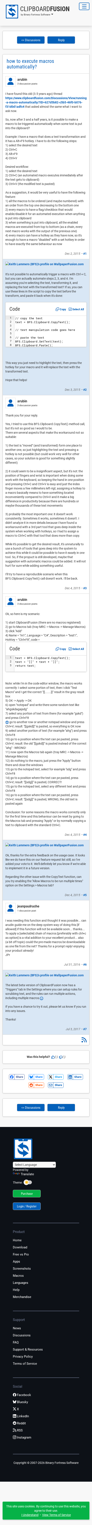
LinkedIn (23, 1416)
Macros (18, 1276)
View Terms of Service (56, 1515)
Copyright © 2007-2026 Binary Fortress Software (46, 1462)
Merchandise (22, 1297)
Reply (61, 40)
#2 (85, 389)
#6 (85, 964)
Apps (16, 1261)
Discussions (22, 1335)
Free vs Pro (21, 1254)
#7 (85, 1029)
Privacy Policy (23, 1356)
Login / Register (27, 1206)
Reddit (21, 1423)
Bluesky (22, 1402)
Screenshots (22, 1269)
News (17, 1328)
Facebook (24, 1395)
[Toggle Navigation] (84, 6)
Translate (27, 1174)
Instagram (24, 1437)
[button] (36, 12)
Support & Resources (28, 1349)
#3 (85, 588)
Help (16, 1290)
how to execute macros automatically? (30, 64)
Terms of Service (25, 1364)
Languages (20, 1283)
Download (20, 1247)
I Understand (30, 1515)
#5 (85, 895)
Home (17, 1240)
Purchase (27, 1194)
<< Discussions (30, 40)
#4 (85, 834)
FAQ (16, 1342)
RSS (20, 1430)
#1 (85, 253)
